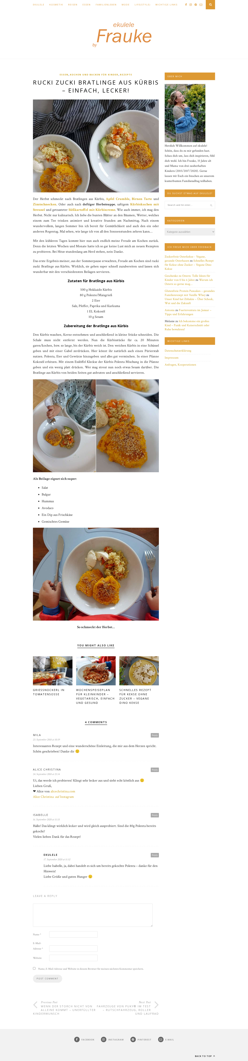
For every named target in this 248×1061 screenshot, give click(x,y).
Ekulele (38, 4)
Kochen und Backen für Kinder (94, 74)
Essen (87, 4)
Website (37, 958)
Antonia (170, 310)
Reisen (73, 4)
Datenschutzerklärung (178, 351)
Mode (126, 4)
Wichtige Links (166, 4)
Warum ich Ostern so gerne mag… (189, 282)
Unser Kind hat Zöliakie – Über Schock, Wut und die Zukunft (189, 301)
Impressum (172, 358)
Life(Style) (142, 4)
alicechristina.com (63, 791)
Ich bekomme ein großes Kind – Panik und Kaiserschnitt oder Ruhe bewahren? (187, 325)
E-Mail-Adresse (38, 946)
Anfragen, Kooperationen (180, 365)
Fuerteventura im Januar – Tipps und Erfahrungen (188, 312)
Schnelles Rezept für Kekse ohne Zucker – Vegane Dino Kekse (189, 265)
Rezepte (126, 74)
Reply (155, 735)
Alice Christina (47, 769)
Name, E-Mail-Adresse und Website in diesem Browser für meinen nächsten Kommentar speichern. (91, 969)
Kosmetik (56, 4)
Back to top (204, 1056)
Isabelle (40, 815)
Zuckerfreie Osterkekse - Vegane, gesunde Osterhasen (185, 259)
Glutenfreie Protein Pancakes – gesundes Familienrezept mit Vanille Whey (190, 293)
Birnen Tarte (142, 199)
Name (37, 934)
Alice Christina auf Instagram (53, 797)
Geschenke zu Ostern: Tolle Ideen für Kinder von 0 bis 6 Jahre (187, 278)
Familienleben (106, 4)
